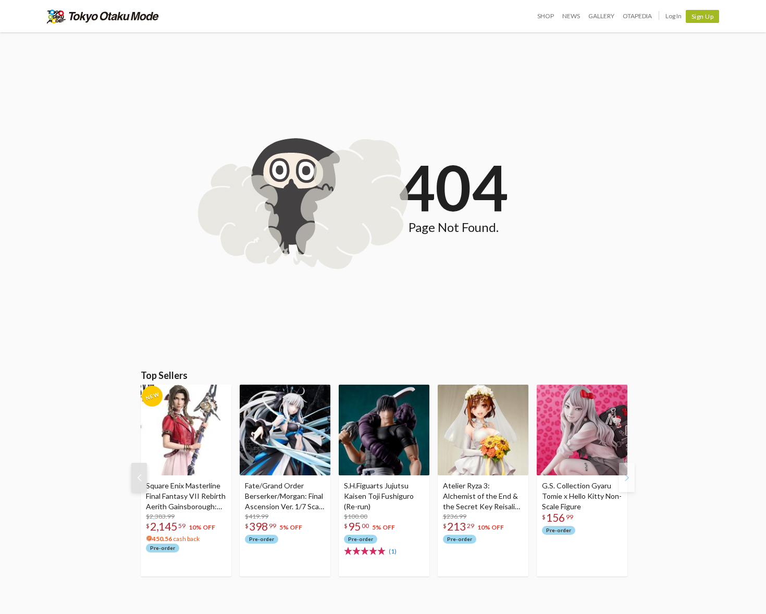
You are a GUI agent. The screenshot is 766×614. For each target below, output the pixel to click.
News (571, 16)
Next (627, 477)
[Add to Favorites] (217, 395)
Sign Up (702, 16)
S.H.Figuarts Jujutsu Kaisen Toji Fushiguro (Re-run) (379, 496)
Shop (545, 16)
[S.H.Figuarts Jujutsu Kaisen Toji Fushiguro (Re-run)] (384, 430)
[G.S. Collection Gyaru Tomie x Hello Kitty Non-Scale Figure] (582, 430)
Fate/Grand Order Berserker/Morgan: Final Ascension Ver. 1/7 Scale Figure (285, 496)
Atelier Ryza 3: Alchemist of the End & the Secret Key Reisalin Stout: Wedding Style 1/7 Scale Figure (481, 496)
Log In (673, 16)
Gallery (601, 16)
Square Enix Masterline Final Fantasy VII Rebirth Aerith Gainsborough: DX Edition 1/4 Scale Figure (186, 496)
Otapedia (637, 16)
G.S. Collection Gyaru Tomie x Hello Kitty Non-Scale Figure (582, 496)
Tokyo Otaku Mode (103, 16)
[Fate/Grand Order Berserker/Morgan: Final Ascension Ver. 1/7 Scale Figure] (285, 430)
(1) (393, 551)
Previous (139, 477)
